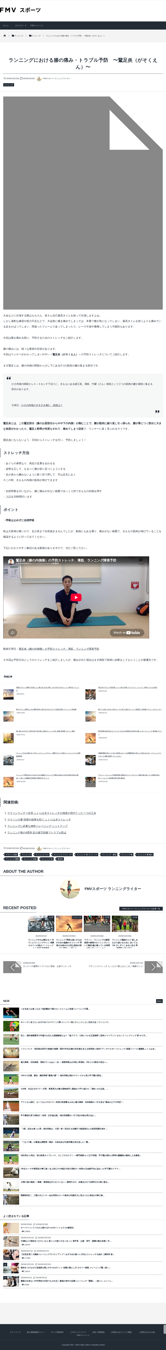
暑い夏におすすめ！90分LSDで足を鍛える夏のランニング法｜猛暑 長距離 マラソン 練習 (45, 731)
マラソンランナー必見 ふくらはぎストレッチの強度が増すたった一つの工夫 (51, 813)
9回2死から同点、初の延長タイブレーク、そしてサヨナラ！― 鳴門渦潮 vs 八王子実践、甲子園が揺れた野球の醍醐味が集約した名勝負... (81, 1155)
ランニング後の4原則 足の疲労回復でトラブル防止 (36, 832)
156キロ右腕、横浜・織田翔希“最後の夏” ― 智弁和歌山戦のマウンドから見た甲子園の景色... (61, 1075)
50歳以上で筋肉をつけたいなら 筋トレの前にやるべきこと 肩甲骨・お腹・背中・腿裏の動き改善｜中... (66, 1241)
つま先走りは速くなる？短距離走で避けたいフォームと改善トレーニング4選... (55, 1009)
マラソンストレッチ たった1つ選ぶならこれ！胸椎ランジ (116, 966)
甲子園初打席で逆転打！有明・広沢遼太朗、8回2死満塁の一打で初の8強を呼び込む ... (58, 1115)
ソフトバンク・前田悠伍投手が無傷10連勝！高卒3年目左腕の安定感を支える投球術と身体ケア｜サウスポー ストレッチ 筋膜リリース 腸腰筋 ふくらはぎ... (88, 1049)
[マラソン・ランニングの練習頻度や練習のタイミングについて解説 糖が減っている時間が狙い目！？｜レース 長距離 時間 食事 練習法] (97, 929)
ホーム (6, 25)
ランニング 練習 (109, 855)
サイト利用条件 (57, 1332)
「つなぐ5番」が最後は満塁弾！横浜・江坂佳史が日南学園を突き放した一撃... (55, 1142)
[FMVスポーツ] (20, 11)
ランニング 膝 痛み (145, 855)
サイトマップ (15, 1332)
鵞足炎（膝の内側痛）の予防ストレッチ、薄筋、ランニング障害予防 (59, 648)
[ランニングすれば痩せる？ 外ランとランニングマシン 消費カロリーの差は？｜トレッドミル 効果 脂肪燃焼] (41, 929)
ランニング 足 (47, 859)
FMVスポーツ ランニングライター (56, 78)
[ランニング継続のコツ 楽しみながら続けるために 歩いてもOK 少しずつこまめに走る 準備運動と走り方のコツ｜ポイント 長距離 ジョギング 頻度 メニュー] (125, 929)
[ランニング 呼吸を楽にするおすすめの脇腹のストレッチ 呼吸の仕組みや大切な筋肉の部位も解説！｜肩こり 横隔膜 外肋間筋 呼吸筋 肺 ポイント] (69, 929)
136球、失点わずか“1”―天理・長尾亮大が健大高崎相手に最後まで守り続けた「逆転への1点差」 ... (64, 1089)
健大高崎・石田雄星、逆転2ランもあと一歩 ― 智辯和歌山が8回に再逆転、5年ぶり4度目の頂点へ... (64, 1062)
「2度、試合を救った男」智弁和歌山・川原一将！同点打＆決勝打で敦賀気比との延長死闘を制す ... (64, 1129)
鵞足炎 (60, 859)
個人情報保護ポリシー (36, 1332)
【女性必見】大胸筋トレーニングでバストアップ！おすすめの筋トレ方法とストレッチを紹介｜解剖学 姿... (67, 1254)
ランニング (26, 855)
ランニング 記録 (30, 859)
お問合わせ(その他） (147, 1332)
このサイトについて (78, 1332)
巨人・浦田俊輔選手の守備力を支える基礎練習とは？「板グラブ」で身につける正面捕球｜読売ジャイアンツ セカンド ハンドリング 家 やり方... (84, 1035)
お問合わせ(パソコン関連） (122, 1332)
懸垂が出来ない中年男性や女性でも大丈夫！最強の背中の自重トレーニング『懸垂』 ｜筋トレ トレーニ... (67, 1281)
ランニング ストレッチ (62, 855)
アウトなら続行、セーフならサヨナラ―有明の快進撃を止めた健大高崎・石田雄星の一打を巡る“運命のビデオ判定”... (72, 1102)
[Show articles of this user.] (43, 889)
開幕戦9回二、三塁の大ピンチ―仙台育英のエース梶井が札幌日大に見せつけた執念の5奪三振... (62, 1195)
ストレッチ (8, 85)
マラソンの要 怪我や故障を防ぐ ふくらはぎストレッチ (39, 819)
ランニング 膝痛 (12, 859)
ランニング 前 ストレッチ (87, 855)
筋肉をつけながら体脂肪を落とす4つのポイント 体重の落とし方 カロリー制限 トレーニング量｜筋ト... (65, 1268)
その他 (50, 917)
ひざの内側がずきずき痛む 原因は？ (42, 405)
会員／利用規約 (98, 1332)
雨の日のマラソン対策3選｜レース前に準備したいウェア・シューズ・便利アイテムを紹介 (127, 687)
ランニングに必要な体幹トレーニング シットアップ (37, 826)
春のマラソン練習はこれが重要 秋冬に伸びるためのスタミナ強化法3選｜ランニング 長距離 (46, 709)
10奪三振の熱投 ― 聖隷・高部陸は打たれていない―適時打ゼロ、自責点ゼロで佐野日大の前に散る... (65, 1182)
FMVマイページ (36, 25)
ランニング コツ (42, 855)
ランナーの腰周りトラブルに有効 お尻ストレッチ (47, 966)
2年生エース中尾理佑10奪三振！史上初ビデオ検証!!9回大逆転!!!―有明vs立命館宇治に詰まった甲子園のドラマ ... (70, 1169)
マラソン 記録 (11, 855)
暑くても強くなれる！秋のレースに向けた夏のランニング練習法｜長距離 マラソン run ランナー (130, 709)
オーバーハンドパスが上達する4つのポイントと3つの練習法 (47, 1228)
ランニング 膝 (126, 855)
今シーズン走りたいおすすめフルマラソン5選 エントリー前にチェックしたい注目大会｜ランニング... (65, 1022)
